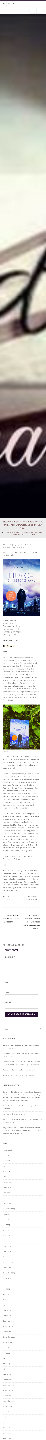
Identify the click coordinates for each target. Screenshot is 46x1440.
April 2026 (6, 1171)
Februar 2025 (7, 1246)
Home (23, 1114)
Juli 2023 (6, 1348)
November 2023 (8, 1326)
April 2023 (6, 1364)
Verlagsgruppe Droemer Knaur (31, 898)
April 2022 (6, 1428)
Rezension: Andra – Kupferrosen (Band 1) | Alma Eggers (11, 918)
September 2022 (9, 1401)
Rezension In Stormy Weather (13, 1070)
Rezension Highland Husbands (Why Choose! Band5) (21, 1053)
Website (8, 1002)
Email (7, 992)
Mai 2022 (6, 1422)
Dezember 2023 (8, 1321)
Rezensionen (7, 547)
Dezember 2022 (8, 1385)
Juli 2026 (6, 1155)
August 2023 (7, 1342)
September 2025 (9, 1209)
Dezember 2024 (8, 1257)
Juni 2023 (6, 1353)
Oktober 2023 (7, 1332)
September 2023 (9, 1337)
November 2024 (8, 1262)
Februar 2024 (8, 1310)
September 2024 (9, 1273)
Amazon (16, 640)
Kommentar (10, 957)
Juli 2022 (6, 1412)
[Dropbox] (18, 4)
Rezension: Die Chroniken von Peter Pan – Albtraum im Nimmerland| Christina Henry (31, 921)
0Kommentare (19, 547)
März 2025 (6, 1241)
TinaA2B (6, 1106)
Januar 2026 (7, 1187)
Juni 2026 (6, 1161)
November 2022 (8, 1390)
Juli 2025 (6, 1219)
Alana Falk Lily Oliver (9, 898)
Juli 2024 (6, 1283)
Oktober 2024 (8, 1267)
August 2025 (7, 1214)
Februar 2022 (7, 1438)
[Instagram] (4, 4)
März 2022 (6, 1433)
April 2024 (6, 1300)
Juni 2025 (6, 1225)
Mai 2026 (6, 1166)
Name (7, 982)
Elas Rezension (31, 545)
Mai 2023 (6, 1358)
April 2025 (6, 1235)
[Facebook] (13, 4)
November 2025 (8, 1198)
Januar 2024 (7, 1316)
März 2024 (6, 1305)
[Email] (9, 4)
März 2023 (6, 1369)
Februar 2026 (8, 1182)
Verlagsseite (8, 640)
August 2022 (7, 1406)
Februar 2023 (7, 1374)
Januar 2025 (7, 1251)
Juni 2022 (6, 1417)
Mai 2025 (6, 1230)
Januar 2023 (7, 1380)
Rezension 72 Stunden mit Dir (13, 1075)
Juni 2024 (6, 1289)
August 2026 (7, 1150)
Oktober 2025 (7, 1203)
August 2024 (7, 1278)
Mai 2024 (6, 1294)
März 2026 (6, 1177)
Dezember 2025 (8, 1193)
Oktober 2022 (7, 1396)
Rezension (20, 896)
